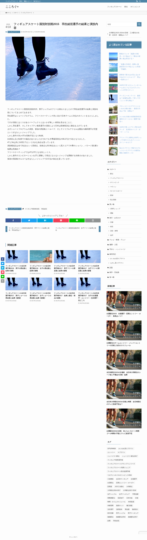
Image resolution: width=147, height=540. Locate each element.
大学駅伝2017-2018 (129, 490)
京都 (111, 222)
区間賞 (109, 486)
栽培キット (120, 505)
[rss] (137, 1)
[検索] (140, 1)
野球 (111, 195)
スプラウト (121, 452)
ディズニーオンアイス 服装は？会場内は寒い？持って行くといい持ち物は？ (129, 98)
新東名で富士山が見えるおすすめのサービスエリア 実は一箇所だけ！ (129, 77)
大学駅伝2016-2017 (113, 490)
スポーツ (112, 169)
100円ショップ (115, 209)
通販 (111, 213)
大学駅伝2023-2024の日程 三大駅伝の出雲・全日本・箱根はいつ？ (124, 34)
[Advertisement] (53, 184)
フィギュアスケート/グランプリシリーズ (121, 464)
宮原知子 (121, 498)
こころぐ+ (12, 6)
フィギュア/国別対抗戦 (32, 209)
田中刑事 (110, 513)
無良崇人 (135, 509)
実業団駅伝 (111, 498)
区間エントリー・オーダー (125, 483)
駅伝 (111, 174)
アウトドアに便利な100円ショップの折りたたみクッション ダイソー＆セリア (130, 140)
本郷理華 (110, 505)
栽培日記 (112, 254)
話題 (111, 268)
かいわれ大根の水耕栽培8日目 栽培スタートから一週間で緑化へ (131, 119)
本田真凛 (131, 502)
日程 (136, 498)
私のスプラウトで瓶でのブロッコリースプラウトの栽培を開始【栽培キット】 (129, 150)
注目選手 (110, 509)
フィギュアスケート (14, 32)
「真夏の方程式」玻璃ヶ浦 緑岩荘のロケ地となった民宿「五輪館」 (129, 66)
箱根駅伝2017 (132, 517)
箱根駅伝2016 (120, 517)
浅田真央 (119, 509)
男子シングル (120, 513)
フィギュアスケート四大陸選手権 (118, 471)
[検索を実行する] (139, 24)
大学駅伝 (129, 486)
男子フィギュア (133, 513)
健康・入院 (113, 244)
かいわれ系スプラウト (117, 258)
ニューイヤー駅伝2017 (129, 456)
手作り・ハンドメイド (117, 249)
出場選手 (134, 479)
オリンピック (114, 182)
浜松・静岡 (114, 231)
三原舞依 (110, 479)
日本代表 (129, 498)
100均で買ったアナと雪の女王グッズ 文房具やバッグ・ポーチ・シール (130, 129)
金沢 (111, 235)
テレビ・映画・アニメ (117, 240)
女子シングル (111, 494)
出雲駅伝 (110, 483)
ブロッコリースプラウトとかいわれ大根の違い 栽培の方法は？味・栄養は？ (129, 108)
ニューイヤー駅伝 (113, 456)
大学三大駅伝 (119, 486)
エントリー (111, 452)
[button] (13, 220)
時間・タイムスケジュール (116, 502)
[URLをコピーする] (93, 220)
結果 (108, 521)
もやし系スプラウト (117, 263)
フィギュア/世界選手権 (115, 460)
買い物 (111, 204)
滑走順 (127, 509)
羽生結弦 (44, 209)
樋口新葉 (129, 505)
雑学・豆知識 (114, 272)
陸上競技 (113, 199)
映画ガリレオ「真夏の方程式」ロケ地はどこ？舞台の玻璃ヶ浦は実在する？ (129, 56)
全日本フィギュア (122, 479)
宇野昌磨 (135, 494)
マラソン (113, 187)
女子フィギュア (124, 494)
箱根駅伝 (110, 517)
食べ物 (111, 277)
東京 (111, 226)
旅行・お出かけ (115, 218)
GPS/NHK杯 (111, 448)
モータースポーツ (116, 191)
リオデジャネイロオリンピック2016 (119, 475)
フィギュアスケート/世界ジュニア (118, 467)
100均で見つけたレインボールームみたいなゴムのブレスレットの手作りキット (130, 87)
